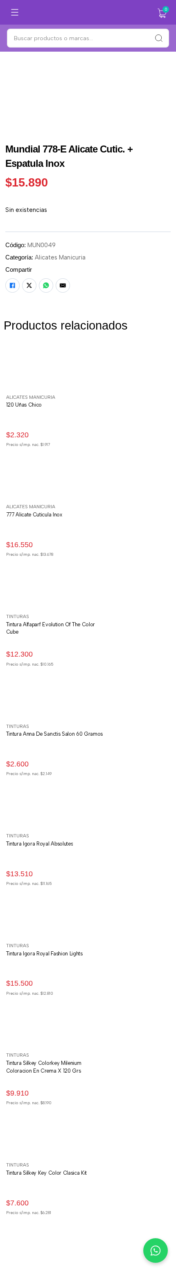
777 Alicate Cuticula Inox (34, 515)
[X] (29, 285)
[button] (162, 13)
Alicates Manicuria (60, 257)
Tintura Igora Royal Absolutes (39, 844)
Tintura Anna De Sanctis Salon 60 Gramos (54, 734)
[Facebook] (12, 285)
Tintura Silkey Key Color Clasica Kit (46, 1173)
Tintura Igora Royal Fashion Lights (44, 953)
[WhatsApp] (46, 285)
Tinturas (17, 616)
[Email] (63, 285)
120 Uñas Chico (24, 405)
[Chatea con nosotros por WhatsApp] (155, 1250)
